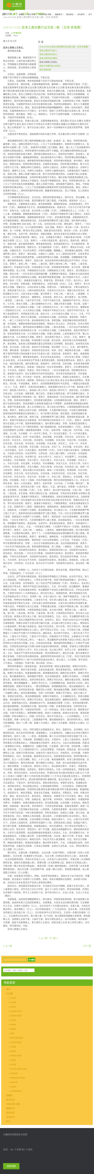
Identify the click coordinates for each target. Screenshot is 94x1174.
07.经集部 (12, 1025)
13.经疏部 (12, 1051)
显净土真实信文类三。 (49, 54)
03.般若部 (12, 1007)
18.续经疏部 (13, 1073)
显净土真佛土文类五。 (49, 62)
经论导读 (31, 14)
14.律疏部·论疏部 (15, 1056)
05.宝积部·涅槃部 (15, 1016)
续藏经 (21, 14)
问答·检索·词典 (45, 14)
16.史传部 (12, 1064)
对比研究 (81, 14)
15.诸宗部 (12, 1060)
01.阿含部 (12, 998)
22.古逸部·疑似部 (15, 1091)
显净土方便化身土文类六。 (51, 66)
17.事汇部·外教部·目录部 (18, 1069)
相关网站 (69, 14)
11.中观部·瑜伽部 (15, 1042)
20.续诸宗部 (16, 33)
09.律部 (11, 1033)
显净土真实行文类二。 (49, 50)
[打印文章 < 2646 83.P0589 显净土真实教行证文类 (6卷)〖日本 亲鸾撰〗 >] (90, 32)
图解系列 (58, 14)
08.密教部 (12, 1029)
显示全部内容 (45, 70)
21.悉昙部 (12, 1087)
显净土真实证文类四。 (49, 58)
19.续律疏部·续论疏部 (17, 1078)
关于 (90, 14)
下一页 (52, 938)
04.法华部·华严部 (15, 1011)
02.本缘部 (12, 1002)
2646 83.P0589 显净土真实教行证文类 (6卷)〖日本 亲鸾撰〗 (43, 27)
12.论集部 (12, 1047)
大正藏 (12, 14)
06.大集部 (12, 1020)
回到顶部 (11, 1166)
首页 (4, 14)
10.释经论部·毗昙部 (16, 1038)
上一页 (43, 938)
